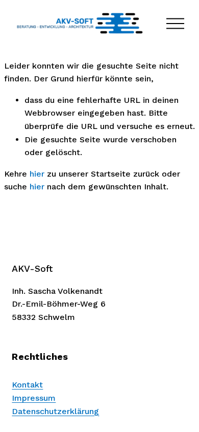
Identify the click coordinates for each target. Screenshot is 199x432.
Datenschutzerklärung (55, 411)
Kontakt (27, 385)
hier (37, 174)
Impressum (34, 398)
